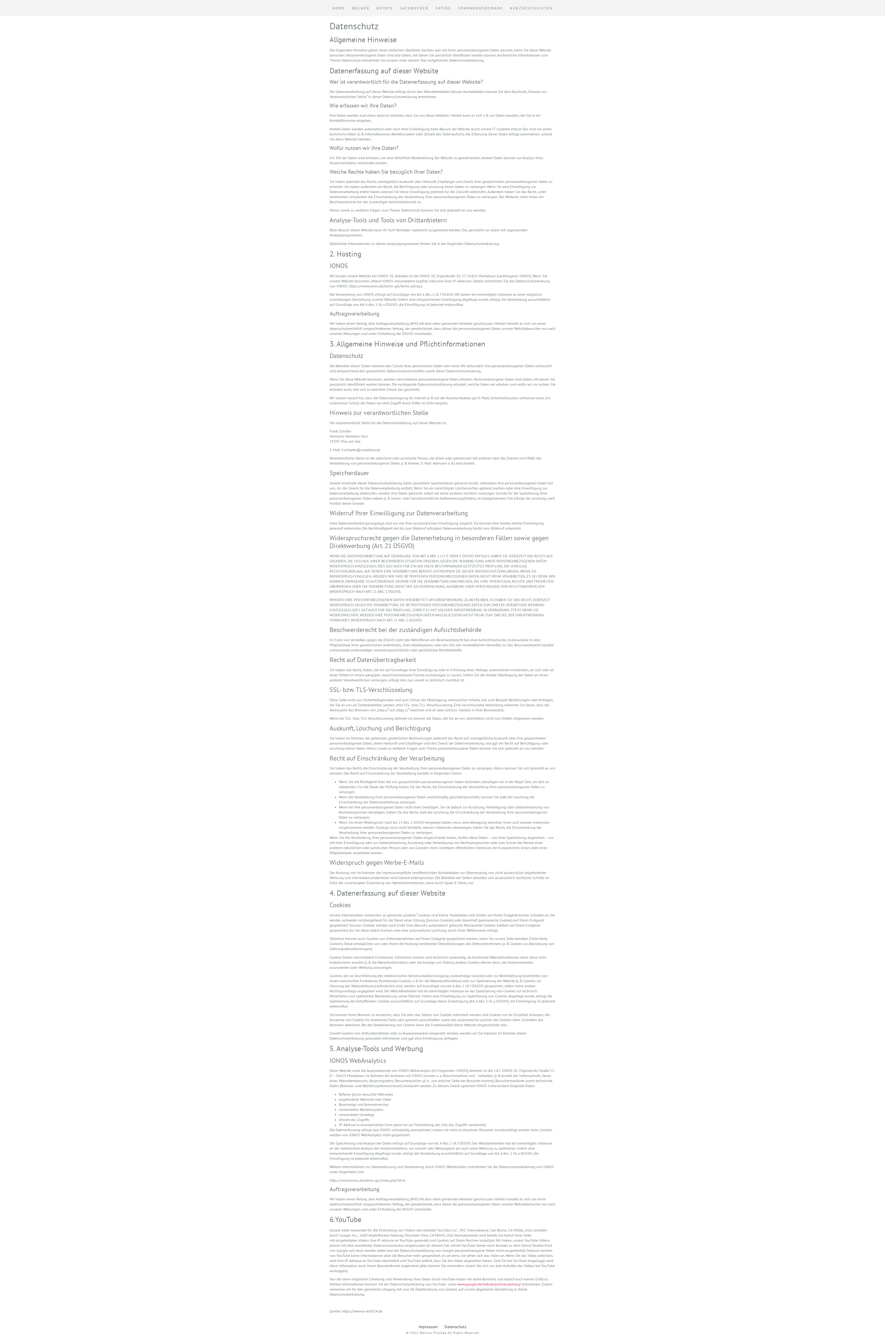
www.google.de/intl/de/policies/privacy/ (489, 1284)
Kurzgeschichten (531, 8)
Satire (443, 8)
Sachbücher (414, 8)
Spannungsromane (480, 8)
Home (338, 8)
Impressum (428, 1326)
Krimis (385, 8)
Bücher (361, 8)
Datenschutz (455, 1326)
